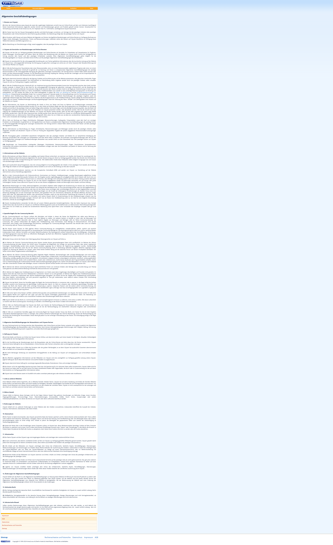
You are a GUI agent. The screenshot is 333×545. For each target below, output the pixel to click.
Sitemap (4, 528)
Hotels (8, 8)
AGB (3, 519)
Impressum (5, 515)
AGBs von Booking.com (63, 92)
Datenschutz (5, 522)
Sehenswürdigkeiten (38, 8)
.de (5, 6)
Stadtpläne (73, 8)
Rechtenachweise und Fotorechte (12, 525)
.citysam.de (15, 6)
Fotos (91, 8)
